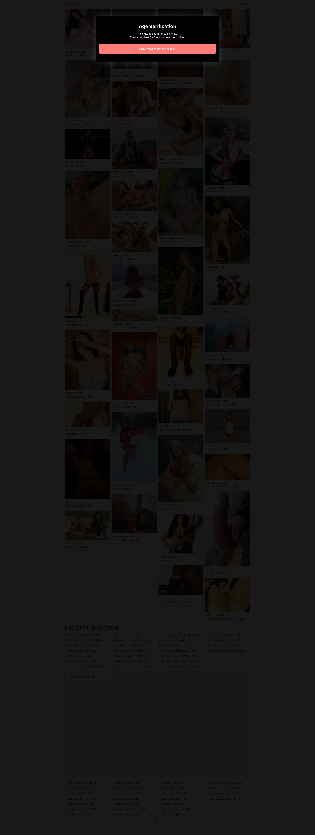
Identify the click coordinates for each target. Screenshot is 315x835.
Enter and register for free (157, 49)
